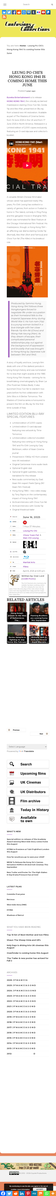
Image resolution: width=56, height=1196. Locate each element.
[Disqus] (28, 682)
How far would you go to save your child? (25, 857)
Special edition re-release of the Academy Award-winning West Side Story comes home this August (27, 841)
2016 (9, 1032)
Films (25, 566)
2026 (9, 980)
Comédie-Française (16, 894)
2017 (9, 1027)
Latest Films (14, 886)
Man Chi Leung (31, 538)
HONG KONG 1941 (16, 101)
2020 (9, 1011)
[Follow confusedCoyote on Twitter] (9, 12)
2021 (9, 1006)
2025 (9, 985)
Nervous (11, 899)
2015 (9, 1038)
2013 (9, 1048)
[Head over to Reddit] (19, 12)
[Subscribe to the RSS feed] (4, 17)
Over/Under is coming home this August (27, 953)
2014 (9, 1043)
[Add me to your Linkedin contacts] (29, 12)
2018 (9, 1022)
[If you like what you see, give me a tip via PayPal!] (48, 12)
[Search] (52, 5)
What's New (14, 831)
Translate (29, 751)
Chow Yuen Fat (31, 535)
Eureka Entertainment (18, 97)
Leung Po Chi (30, 531)
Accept (39, 1189)
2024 (9, 990)
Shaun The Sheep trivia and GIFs (24, 940)
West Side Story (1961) (17, 905)
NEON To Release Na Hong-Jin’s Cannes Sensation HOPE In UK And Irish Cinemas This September (27, 864)
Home (23, 45)
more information (23, 1189)
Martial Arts (29, 562)
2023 (9, 996)
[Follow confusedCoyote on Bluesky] (4, 12)
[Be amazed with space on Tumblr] (33, 12)
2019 (9, 1017)
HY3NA (10, 910)
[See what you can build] (24, 12)
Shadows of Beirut (15, 915)
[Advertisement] (18, 1104)
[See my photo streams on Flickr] (38, 12)
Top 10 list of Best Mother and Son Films (28, 935)
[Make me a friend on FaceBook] (14, 12)
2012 (9, 1053)
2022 (9, 1001)
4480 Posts (28, 579)
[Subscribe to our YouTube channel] (43, 12)
